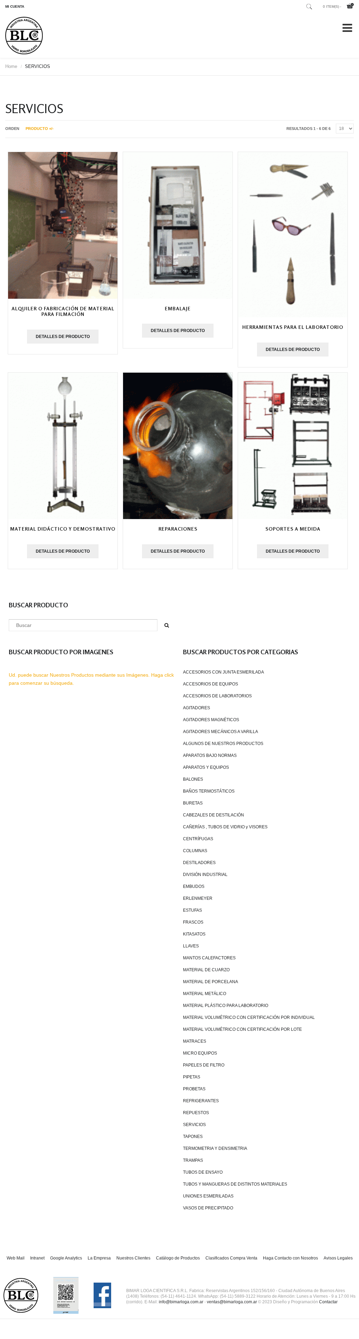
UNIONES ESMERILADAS (208, 1196)
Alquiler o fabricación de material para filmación (63, 311)
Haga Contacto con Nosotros (290, 1258)
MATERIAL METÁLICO (204, 993)
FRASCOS (193, 922)
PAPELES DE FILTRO (203, 1065)
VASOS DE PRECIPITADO (208, 1208)
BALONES (193, 779)
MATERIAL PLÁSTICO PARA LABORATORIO (225, 1005)
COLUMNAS (195, 850)
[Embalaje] (177, 225)
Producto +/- (40, 128)
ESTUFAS (192, 910)
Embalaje (178, 308)
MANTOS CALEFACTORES (209, 957)
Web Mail (16, 1258)
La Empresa (99, 1258)
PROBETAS (194, 1088)
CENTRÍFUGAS (198, 838)
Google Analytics (66, 1258)
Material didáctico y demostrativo (62, 529)
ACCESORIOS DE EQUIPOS (210, 684)
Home (11, 66)
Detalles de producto (63, 336)
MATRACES (194, 1041)
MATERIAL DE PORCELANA (210, 981)
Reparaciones (177, 529)
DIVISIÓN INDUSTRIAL (205, 874)
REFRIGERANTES (201, 1100)
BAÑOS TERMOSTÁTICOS (209, 791)
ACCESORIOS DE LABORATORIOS (217, 695)
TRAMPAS (193, 1160)
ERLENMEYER (197, 898)
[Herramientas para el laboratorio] (292, 234)
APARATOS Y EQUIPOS (206, 767)
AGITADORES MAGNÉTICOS (211, 719)
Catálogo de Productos (178, 1258)
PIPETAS (191, 1077)
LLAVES (191, 946)
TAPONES (193, 1136)
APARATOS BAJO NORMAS (210, 755)
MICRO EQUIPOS (200, 1053)
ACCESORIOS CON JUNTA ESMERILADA (223, 672)
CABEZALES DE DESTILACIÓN (213, 815)
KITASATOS (194, 934)
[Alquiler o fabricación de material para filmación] (62, 225)
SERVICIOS (194, 1124)
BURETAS (193, 803)
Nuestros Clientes (133, 1258)
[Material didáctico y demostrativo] (62, 446)
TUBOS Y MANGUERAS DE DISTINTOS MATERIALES (235, 1184)
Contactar (328, 1301)
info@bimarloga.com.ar (181, 1301)
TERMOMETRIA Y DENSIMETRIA (215, 1148)
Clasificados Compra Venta (231, 1258)
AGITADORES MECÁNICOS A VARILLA (220, 731)
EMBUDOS (193, 886)
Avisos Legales (338, 1258)
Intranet (37, 1258)
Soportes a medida (292, 529)
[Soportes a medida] (292, 446)
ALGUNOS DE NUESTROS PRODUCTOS (223, 743)
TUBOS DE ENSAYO (203, 1172)
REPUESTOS (196, 1112)
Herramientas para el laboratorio (292, 327)
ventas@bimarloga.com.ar (232, 1301)
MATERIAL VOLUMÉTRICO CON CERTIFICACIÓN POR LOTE (242, 1029)
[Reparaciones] (177, 446)
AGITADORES (196, 707)
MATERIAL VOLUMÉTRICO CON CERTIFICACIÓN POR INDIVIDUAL (249, 1017)
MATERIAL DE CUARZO (206, 969)
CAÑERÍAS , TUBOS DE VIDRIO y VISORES (225, 826)
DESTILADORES (199, 862)
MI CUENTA (14, 6)
